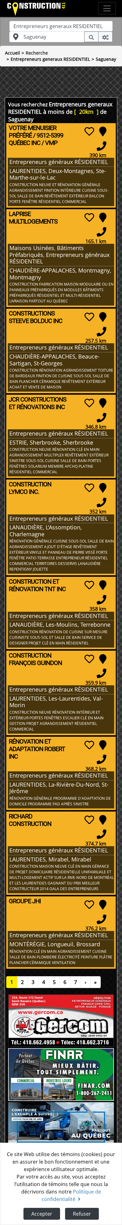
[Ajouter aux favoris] (89, 131)
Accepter (41, 1213)
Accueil (12, 53)
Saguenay (106, 59)
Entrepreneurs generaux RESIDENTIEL (50, 59)
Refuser (82, 1213)
